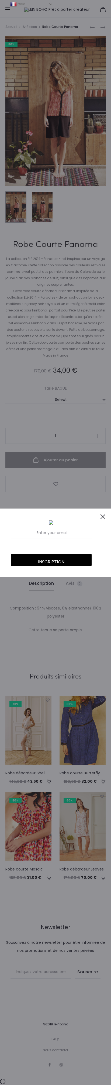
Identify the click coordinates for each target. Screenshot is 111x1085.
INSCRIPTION (51, 562)
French (21, 3)
